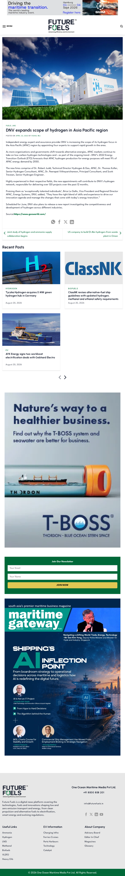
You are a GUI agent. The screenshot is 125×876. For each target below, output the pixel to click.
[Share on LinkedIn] (72, 221)
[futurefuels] (62, 26)
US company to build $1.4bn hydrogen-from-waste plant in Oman (93, 234)
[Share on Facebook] (59, 221)
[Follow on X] (91, 814)
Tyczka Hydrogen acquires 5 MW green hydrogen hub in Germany (29, 294)
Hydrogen (11, 288)
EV (7, 350)
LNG (14, 126)
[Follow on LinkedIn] (96, 814)
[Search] (121, 26)
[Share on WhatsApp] (53, 221)
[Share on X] (66, 221)
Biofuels (73, 288)
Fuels (8, 126)
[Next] (65, 378)
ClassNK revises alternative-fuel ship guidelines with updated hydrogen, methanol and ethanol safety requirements (93, 295)
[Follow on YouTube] (101, 814)
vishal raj (36, 136)
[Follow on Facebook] (86, 814)
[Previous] (60, 378)
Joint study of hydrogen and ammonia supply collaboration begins (29, 234)
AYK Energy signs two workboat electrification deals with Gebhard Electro (30, 355)
